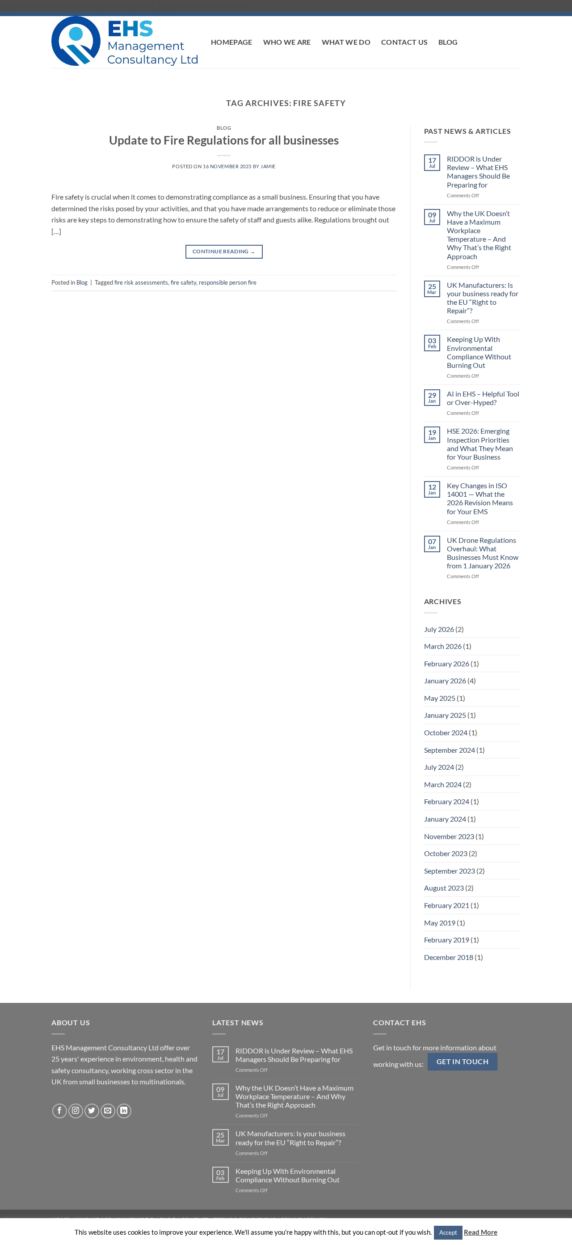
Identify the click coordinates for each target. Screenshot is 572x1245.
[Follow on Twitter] (91, 1111)
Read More (480, 1232)
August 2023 (444, 887)
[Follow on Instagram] (75, 1111)
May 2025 (439, 698)
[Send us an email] (108, 1111)
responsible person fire (228, 282)
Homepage (231, 42)
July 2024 (439, 767)
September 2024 (449, 750)
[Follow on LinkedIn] (124, 1111)
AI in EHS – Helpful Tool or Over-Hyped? (483, 397)
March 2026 (443, 646)
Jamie (268, 166)
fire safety (183, 282)
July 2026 (439, 629)
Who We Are (287, 42)
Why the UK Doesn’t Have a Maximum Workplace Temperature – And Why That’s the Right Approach (479, 234)
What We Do (346, 42)
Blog (448, 42)
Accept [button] (448, 1232)
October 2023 (445, 853)
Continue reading (224, 251)
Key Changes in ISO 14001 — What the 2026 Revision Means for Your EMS (480, 498)
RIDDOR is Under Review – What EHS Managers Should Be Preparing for (478, 171)
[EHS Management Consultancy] (124, 40)
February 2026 (446, 663)
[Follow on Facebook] (59, 1111)
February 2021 (446, 905)
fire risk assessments (141, 282)
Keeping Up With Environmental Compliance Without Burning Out (479, 352)
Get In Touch (463, 1061)
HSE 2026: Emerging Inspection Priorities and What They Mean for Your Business (480, 443)
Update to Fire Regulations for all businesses (224, 140)
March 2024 (443, 784)
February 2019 (446, 939)
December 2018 (448, 957)
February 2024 (446, 801)
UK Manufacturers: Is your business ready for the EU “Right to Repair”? (482, 298)
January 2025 (445, 715)
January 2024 (445, 818)
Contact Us (404, 42)
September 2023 (449, 870)
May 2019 (439, 922)
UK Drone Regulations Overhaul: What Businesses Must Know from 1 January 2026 (482, 553)
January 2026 (445, 680)
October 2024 (445, 732)
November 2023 (449, 836)
